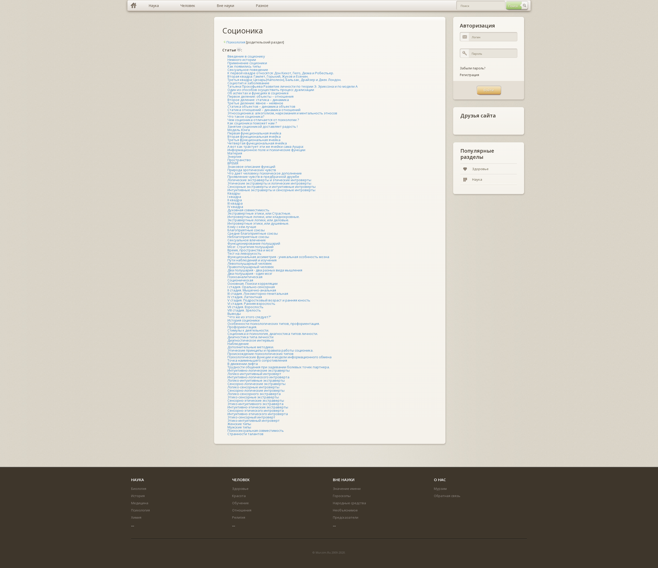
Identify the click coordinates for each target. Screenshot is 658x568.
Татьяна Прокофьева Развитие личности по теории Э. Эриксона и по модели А (292, 86)
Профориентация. (242, 327)
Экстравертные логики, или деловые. (258, 220)
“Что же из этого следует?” (249, 317)
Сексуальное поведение (247, 69)
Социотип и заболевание (248, 83)
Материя (234, 153)
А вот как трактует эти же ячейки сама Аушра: (265, 146)
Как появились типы (244, 66)
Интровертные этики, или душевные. (258, 223)
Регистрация (469, 75)
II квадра (234, 200)
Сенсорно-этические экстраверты (255, 400)
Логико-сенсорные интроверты (253, 387)
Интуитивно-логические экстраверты (258, 370)
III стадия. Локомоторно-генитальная (257, 293)
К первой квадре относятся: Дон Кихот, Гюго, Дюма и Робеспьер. (280, 73)
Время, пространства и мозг (250, 250)
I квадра (234, 196)
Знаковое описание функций (251, 166)
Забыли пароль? (472, 68)
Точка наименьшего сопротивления (257, 360)
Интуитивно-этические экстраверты (257, 407)
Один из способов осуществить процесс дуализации (270, 89)
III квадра (235, 203)
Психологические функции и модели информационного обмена (279, 357)
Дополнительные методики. (250, 347)
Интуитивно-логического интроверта (258, 377)
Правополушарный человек (250, 266)
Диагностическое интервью (250, 340)
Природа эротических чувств (251, 170)
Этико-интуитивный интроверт (253, 420)
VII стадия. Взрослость (245, 307)
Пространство (239, 160)
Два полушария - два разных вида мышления (264, 270)
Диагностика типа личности (250, 337)
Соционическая (240, 280)
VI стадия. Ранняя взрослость (251, 303)
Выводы (234, 313)
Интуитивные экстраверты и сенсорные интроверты (271, 190)
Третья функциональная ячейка (253, 140)
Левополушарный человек (249, 263)
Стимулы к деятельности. (248, 330)
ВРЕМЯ (232, 163)
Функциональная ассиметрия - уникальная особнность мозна (278, 256)
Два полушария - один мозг (249, 273)
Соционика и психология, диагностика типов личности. (272, 333)
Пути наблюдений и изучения (252, 260)
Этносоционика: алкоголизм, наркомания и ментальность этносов (282, 113)
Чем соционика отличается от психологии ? (263, 119)
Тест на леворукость (244, 253)
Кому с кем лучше (241, 226)
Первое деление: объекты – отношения (260, 96)
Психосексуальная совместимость (255, 430)
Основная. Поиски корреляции (252, 283)
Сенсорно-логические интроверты (256, 390)
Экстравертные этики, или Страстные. (259, 213)
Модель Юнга (238, 129)
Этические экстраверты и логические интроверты (269, 183)
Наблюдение (238, 343)
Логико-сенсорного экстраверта (254, 393)
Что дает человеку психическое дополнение (264, 173)
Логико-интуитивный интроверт (254, 373)
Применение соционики (247, 63)
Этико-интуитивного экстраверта (255, 403)
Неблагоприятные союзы (248, 236)
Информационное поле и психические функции (266, 150)
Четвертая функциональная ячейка (257, 143)
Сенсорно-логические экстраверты (256, 383)
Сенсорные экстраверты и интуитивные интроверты (271, 186)
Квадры (233, 193)
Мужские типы (239, 427)
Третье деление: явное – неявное (255, 103)
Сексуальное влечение (246, 240)
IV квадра (235, 206)
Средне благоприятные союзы (252, 233)
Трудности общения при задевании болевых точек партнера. (278, 367)
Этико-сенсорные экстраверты (253, 397)
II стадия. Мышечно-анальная (251, 290)
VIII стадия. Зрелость (244, 310)
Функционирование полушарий (253, 243)
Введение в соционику (246, 56)
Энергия (234, 156)
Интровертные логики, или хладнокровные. (263, 216)
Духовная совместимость (248, 210)
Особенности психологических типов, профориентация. (273, 323)
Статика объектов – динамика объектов (261, 106)
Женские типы (239, 424)
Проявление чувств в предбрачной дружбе (263, 176)
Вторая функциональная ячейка (254, 136)
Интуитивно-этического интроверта (257, 413)
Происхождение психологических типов (260, 353)
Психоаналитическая (244, 276)
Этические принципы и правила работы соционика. (270, 350)
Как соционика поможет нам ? (252, 123)
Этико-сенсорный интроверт (251, 417)
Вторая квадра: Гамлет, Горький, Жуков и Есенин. (267, 76)
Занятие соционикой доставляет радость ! (262, 126)
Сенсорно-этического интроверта (255, 410)
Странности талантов (245, 434)
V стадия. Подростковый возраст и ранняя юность (268, 300)
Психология (235, 42)
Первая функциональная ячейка (254, 133)
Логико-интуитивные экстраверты (256, 380)
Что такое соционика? (245, 116)
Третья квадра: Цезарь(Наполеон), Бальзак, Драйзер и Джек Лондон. (284, 79)
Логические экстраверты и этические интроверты (269, 180)
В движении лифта (242, 363)
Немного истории (241, 59)
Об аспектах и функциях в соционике (258, 93)
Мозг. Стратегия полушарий (250, 246)
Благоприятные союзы (246, 230)
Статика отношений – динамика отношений (263, 109)
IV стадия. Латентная (244, 297)
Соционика (242, 30)
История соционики (243, 320)
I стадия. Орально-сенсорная (251, 287)
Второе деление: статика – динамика (258, 99)
